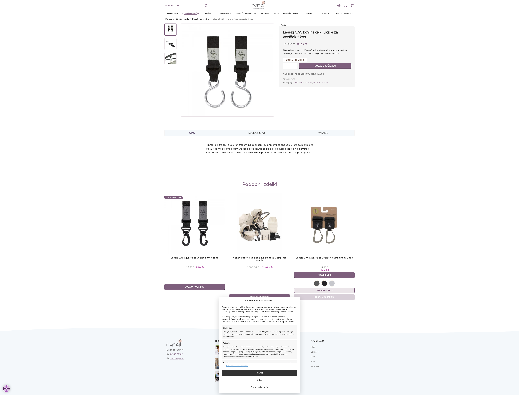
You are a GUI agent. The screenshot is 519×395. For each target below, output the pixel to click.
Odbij (259, 380)
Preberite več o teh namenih (237, 366)
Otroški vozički (190, 13)
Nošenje (209, 13)
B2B (313, 356)
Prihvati (259, 372)
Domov (168, 19)
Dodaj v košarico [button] (194, 287)
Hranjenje (226, 13)
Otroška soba (290, 13)
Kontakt (315, 366)
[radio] (317, 283)
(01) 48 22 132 (176, 354)
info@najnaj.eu (177, 358)
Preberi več (324, 275)
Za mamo (309, 13)
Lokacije (315, 351)
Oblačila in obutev (246, 13)
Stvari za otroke (270, 13)
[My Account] (345, 5)
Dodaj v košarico (325, 65)
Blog (313, 346)
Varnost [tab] (324, 132)
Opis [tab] (192, 132)
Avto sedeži (171, 13)
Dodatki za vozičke (200, 19)
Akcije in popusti (345, 13)
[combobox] (187, 5)
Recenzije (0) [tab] (256, 132)
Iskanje (206, 5)
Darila (325, 13)
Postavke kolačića (259, 387)
